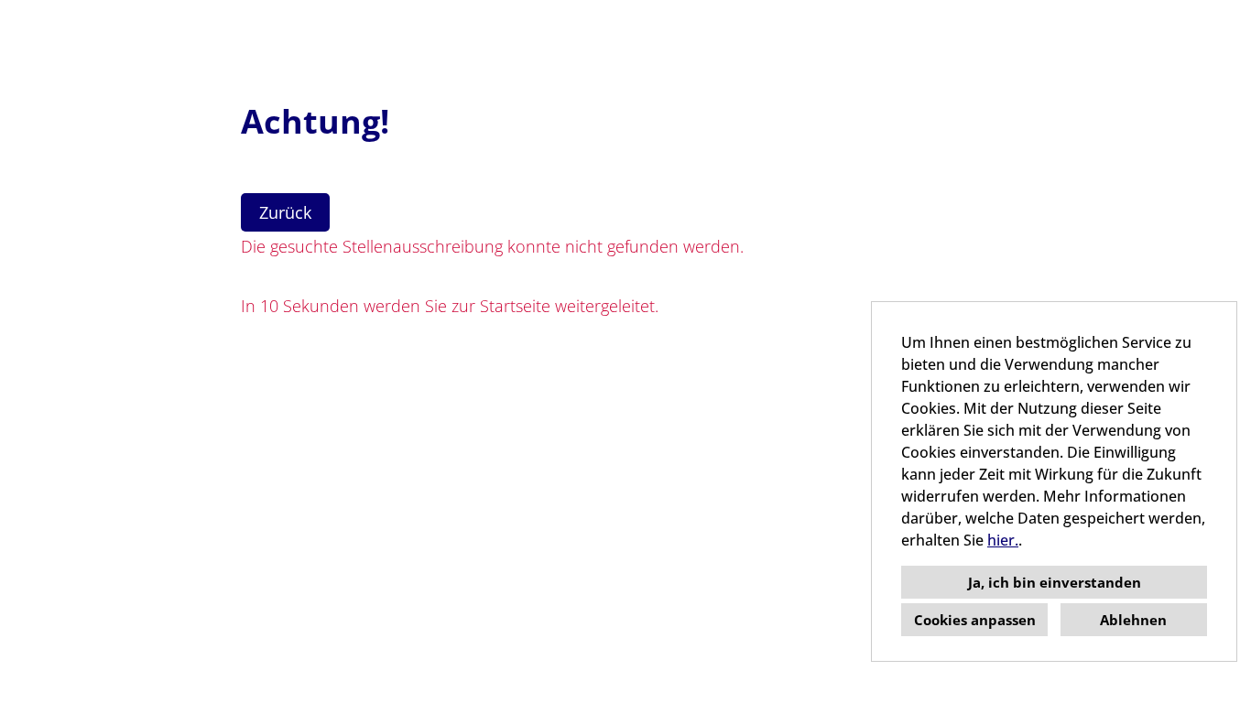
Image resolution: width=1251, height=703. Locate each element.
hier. (1002, 540)
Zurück (285, 212)
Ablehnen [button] (1133, 620)
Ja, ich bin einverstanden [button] (1054, 582)
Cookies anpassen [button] (975, 620)
